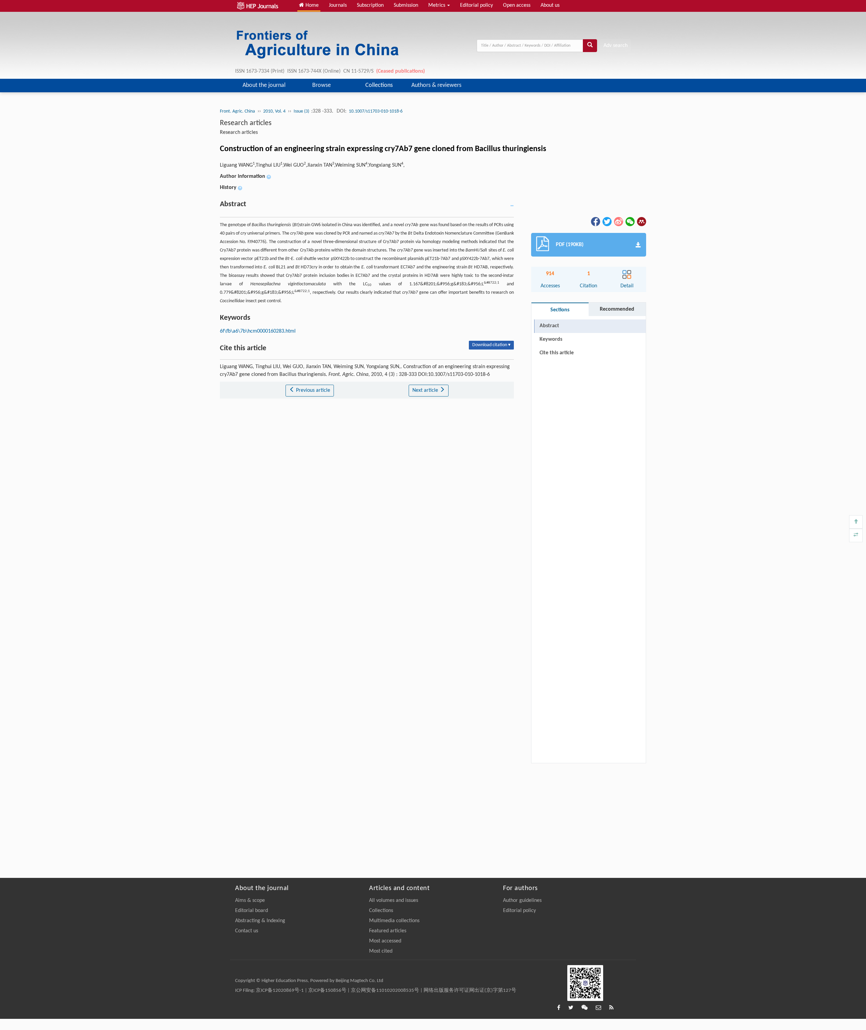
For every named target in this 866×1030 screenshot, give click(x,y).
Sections (559, 310)
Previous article (312, 390)
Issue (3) (302, 111)
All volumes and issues (393, 900)
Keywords (551, 339)
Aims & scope (250, 900)
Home (311, 5)
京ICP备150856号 (327, 990)
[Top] (856, 522)
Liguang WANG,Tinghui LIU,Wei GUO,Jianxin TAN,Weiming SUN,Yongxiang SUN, (312, 165)
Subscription (370, 5)
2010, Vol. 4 (274, 111)
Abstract (549, 326)
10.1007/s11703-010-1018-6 (376, 111)
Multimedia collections (394, 921)
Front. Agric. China (237, 111)
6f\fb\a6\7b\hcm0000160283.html (258, 331)
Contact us (246, 931)
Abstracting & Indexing (260, 921)
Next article (425, 390)
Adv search (615, 45)
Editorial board (251, 910)
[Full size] (856, 535)
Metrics (437, 5)
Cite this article (557, 353)
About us (550, 5)
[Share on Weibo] (618, 221)
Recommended (617, 309)
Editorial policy (476, 5)
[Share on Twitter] (606, 221)
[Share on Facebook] (595, 221)
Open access (516, 5)
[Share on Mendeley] (641, 221)
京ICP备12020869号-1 (280, 990)
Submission (406, 5)
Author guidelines (522, 900)
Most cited (380, 951)
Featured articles (387, 931)
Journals (338, 5)
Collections (379, 85)
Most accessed (385, 941)
